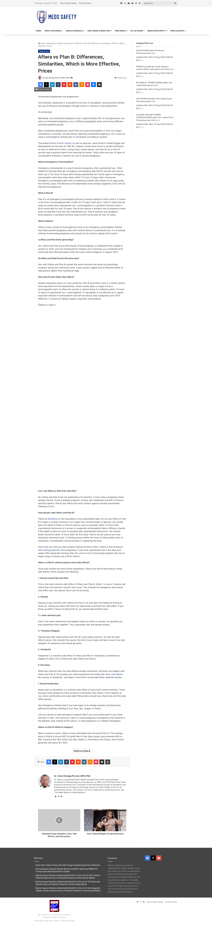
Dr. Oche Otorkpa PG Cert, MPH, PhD (55, 78)
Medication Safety (156, 31)
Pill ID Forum (136, 31)
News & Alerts (177, 31)
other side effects (114, 674)
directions (52, 519)
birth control (65, 143)
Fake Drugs (120, 31)
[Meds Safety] (56, 16)
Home (38, 31)
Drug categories (53, 31)
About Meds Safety (68, 3)
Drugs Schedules (74, 31)
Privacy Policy (85, 3)
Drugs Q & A (69, 43)
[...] (141, 53)
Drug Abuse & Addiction (98, 31)
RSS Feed (38, 858)
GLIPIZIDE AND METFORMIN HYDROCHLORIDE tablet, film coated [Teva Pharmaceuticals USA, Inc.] (154, 110)
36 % (113, 134)
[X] (58, 796)
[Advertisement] (130, 14)
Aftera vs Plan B (82, 751)
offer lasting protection (49, 550)
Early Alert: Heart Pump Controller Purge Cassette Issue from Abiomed (68, 865)
